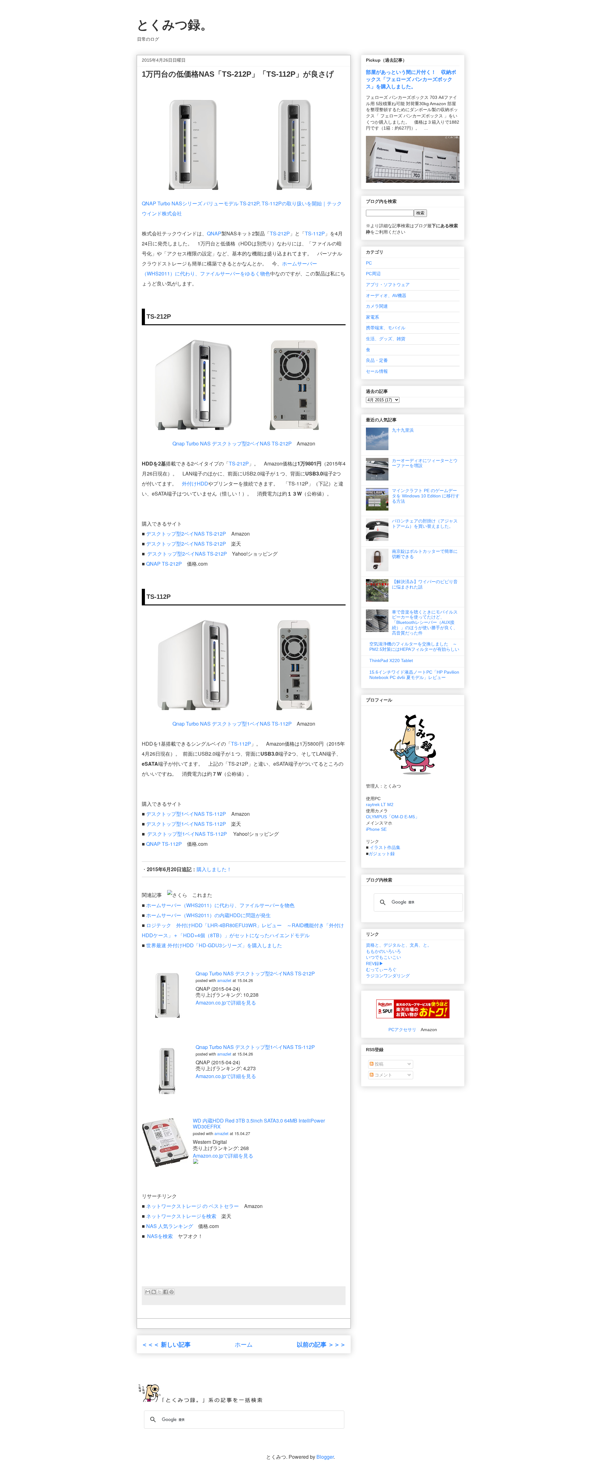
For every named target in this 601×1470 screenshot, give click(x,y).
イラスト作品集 (385, 847)
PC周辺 (373, 273)
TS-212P (280, 233)
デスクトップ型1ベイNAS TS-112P (186, 813)
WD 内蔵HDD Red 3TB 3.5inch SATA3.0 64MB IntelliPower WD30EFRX (259, 1123)
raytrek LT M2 (379, 804)
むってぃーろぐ (381, 969)
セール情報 (377, 371)
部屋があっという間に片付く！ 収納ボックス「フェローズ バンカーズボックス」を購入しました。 (411, 79)
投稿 (378, 1064)
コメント (382, 1074)
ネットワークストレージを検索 (181, 1216)
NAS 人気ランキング (169, 1226)
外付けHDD (195, 483)
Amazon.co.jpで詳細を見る (226, 1002)
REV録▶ (374, 963)
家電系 (372, 317)
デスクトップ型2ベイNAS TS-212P (186, 533)
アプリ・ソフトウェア (388, 284)
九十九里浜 (403, 430)
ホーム (244, 1344)
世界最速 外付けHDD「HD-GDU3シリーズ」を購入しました (214, 945)
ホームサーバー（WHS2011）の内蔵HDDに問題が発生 (208, 915)
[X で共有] (160, 1292)
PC (369, 262)
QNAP (214, 233)
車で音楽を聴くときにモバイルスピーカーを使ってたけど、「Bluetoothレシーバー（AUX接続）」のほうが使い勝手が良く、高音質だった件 (425, 622)
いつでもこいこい (383, 957)
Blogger (325, 1456)
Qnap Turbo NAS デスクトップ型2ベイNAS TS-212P (232, 443)
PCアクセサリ (402, 1029)
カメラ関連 (377, 306)
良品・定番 (377, 360)
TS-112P (315, 233)
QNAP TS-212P (164, 563)
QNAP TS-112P (164, 843)
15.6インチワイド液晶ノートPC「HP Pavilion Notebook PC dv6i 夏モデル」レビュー (414, 675)
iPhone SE (376, 829)
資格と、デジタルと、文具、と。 (399, 945)
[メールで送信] (148, 1292)
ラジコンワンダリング (388, 975)
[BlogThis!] (154, 1292)
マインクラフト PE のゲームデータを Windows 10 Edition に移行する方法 (426, 496)
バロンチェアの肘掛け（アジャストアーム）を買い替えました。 (425, 523)
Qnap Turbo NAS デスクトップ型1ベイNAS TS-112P (232, 723)
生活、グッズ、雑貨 (385, 338)
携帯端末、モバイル (385, 327)
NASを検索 (160, 1236)
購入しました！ (214, 869)
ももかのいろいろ (383, 951)
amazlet (224, 980)
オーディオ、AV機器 (386, 295)
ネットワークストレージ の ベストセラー (192, 1206)
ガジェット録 (381, 853)
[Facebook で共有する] (165, 1292)
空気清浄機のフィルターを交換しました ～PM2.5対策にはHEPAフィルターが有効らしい (414, 646)
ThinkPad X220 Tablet (391, 660)
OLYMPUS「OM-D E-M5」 (392, 816)
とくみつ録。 (174, 25)
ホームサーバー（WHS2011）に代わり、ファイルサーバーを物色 (220, 905)
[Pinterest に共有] (171, 1292)
